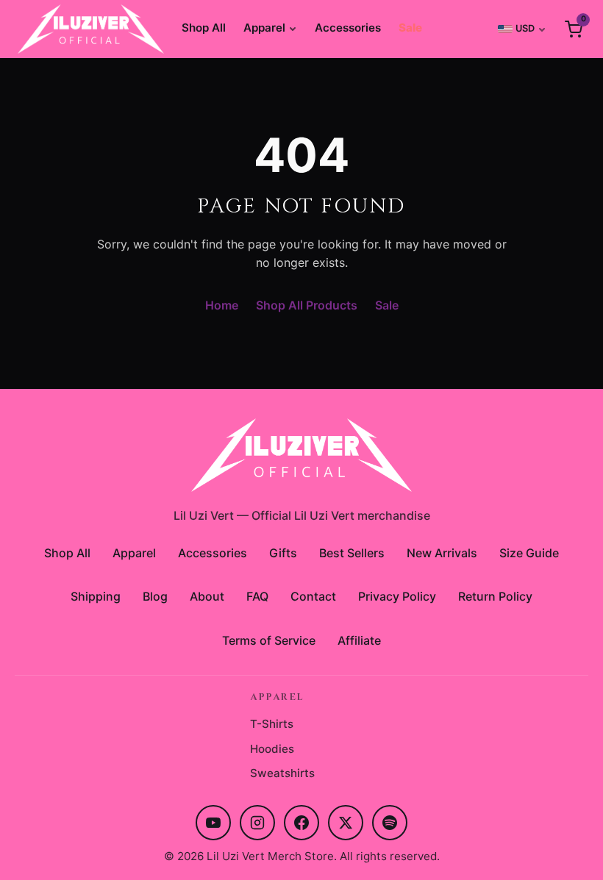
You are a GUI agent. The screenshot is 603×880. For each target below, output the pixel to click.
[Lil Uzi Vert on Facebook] (301, 822)
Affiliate (359, 640)
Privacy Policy (397, 596)
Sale (410, 28)
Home (221, 305)
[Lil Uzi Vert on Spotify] (389, 822)
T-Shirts (271, 724)
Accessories (348, 28)
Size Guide (529, 552)
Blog (155, 596)
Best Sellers (352, 552)
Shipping (96, 596)
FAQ (257, 596)
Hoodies (272, 749)
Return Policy (495, 596)
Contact (313, 596)
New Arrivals (442, 552)
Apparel (264, 28)
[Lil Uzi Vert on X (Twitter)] (345, 822)
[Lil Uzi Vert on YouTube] (213, 822)
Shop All (204, 28)
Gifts (283, 552)
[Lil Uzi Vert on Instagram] (257, 822)
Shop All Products (306, 305)
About (207, 596)
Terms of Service (268, 640)
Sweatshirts (282, 773)
